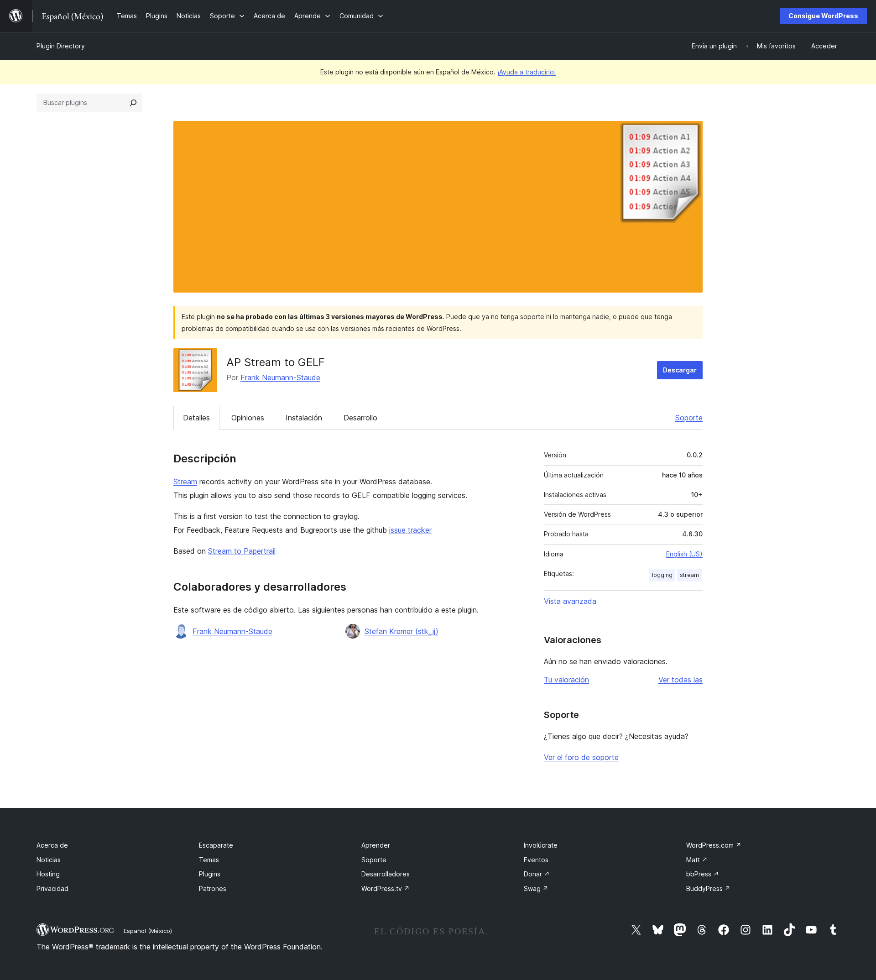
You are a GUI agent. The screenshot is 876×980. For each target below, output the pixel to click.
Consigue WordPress (823, 16)
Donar (537, 874)
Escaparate (216, 845)
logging (662, 574)
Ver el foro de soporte (581, 757)
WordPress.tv (385, 888)
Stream (185, 481)
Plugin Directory (60, 46)
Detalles (196, 417)
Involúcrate (541, 845)
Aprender (375, 845)
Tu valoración (566, 679)
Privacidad (52, 888)
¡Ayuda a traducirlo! (526, 72)
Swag (536, 888)
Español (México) (148, 930)
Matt (697, 860)
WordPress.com (713, 845)
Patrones (212, 888)
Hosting (48, 874)
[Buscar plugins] (133, 103)
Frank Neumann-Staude (280, 377)
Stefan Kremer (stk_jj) (401, 631)
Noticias (48, 860)
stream (689, 574)
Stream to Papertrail (242, 551)
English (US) (684, 554)
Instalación (304, 417)
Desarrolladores (385, 874)
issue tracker (410, 530)
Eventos (536, 860)
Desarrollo (360, 417)
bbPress (702, 874)
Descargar (680, 370)
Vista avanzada (570, 601)
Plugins (209, 874)
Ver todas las (680, 679)
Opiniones (247, 417)
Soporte (689, 417)
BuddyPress (708, 888)
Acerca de (52, 845)
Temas (209, 860)
